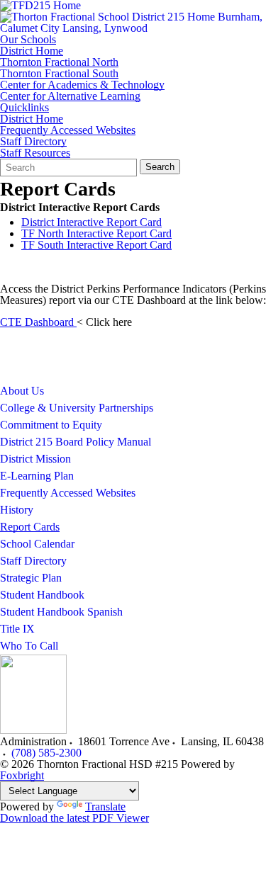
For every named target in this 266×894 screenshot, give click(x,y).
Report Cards (30, 527)
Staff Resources (35, 153)
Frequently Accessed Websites (67, 130)
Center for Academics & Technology (82, 85)
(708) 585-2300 (46, 753)
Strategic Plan (31, 578)
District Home (31, 51)
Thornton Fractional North (59, 62)
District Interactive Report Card (91, 222)
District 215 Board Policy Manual (75, 442)
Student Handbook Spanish (61, 612)
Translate (105, 806)
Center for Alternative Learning (70, 96)
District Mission (35, 459)
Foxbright (22, 775)
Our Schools (28, 39)
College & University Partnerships (76, 408)
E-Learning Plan (37, 476)
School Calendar (37, 544)
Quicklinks (24, 107)
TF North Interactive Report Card (96, 233)
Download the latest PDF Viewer (74, 818)
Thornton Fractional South (59, 73)
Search (159, 167)
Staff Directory (33, 141)
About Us (22, 391)
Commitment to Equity (51, 425)
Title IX (17, 629)
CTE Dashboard (38, 322)
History (16, 510)
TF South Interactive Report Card (96, 245)
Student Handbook (42, 595)
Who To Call (29, 646)
